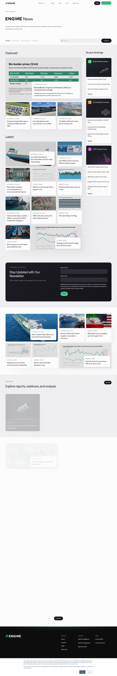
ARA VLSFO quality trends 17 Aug (97, 177)
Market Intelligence (83, 639)
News (67, 3)
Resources (76, 3)
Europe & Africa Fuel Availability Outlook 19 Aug (97, 128)
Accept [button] (82, 672)
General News (16, 40)
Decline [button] (89, 672)
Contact (63, 642)
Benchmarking (82, 646)
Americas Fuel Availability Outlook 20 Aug (98, 121)
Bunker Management (84, 643)
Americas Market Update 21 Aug (97, 79)
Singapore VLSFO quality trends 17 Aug (98, 187)
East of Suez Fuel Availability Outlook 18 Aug (98, 135)
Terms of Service (100, 643)
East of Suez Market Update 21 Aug (98, 89)
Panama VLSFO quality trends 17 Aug (98, 172)
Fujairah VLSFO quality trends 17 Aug (98, 181)
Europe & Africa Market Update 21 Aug (99, 84)
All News (7, 40)
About (53, 3)
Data (60, 3)
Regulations (35, 40)
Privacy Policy (74, 664)
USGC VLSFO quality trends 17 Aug (98, 167)
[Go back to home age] (10, 3)
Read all (90, 94)
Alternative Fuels (26, 40)
